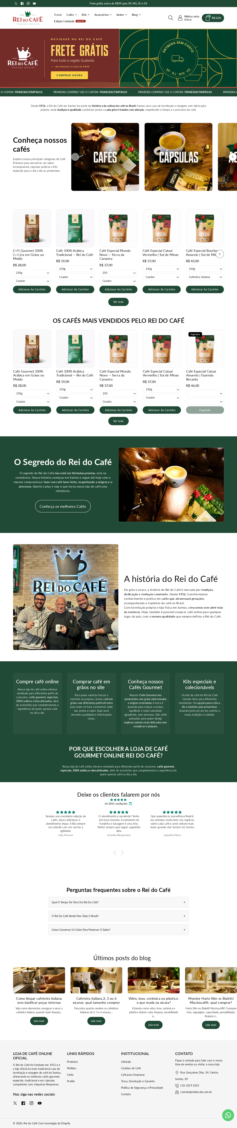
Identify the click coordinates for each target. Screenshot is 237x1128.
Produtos (72, 1061)
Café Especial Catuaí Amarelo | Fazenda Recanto (201, 375)
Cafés (70, 14)
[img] (118, 800)
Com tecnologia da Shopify (54, 1123)
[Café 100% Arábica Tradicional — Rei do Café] (75, 228)
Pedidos (71, 1068)
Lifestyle (126, 1061)
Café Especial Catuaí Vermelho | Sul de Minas (160, 252)
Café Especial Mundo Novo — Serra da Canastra (115, 254)
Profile (71, 1081)
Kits (84, 14)
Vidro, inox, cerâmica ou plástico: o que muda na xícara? (153, 1000)
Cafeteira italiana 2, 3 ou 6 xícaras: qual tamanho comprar (96, 1000)
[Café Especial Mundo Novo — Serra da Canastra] (118, 228)
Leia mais (39, 1020)
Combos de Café (131, 1068)
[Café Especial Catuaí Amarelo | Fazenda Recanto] (205, 349)
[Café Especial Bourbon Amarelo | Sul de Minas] (205, 228)
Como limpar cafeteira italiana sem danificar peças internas (39, 1000)
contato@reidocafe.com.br (196, 1092)
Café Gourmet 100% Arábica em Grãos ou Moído (28, 254)
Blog (135, 14)
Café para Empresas (133, 1074)
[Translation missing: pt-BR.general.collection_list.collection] (105, 157)
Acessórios (101, 14)
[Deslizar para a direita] (233, 157)
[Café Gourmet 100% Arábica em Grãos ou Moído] (32, 228)
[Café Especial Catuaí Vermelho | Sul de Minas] (161, 228)
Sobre (120, 14)
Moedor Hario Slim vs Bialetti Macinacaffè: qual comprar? (210, 1000)
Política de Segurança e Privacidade (142, 1087)
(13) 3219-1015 (189, 1085)
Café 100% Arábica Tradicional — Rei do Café (74, 252)
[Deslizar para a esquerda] (75, 157)
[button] (71, 15)
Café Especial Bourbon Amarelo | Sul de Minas (203, 252)
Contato (126, 1094)
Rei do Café (30, 1123)
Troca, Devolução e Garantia (138, 1081)
